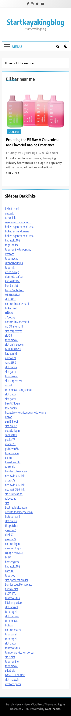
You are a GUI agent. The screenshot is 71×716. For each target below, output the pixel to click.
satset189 (10, 363)
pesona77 (10, 539)
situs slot (10, 657)
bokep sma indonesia (17, 231)
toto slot (10, 575)
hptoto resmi (12, 516)
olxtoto (9, 385)
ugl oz (8, 417)
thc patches (11, 526)
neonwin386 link (14, 476)
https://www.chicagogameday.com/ (25, 412)
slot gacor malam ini (16, 580)
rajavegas (10, 498)
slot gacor (10, 372)
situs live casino (14, 494)
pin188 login (12, 421)
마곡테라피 (12, 295)
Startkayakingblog (35, 22)
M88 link (10, 218)
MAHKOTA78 (13, 349)
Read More (11, 173)
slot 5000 (10, 299)
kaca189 (9, 571)
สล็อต (9, 313)
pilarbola (10, 670)
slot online (11, 367)
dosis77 (9, 535)
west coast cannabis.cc (18, 222)
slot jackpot (25, 390)
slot (7, 503)
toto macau (11, 258)
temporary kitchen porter (19, 652)
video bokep (12, 272)
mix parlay (11, 408)
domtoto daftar (14, 276)
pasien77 (10, 439)
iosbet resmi (12, 209)
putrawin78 (12, 449)
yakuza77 (10, 530)
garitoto (9, 213)
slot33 (8, 335)
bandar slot (11, 286)
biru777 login (12, 403)
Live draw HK (12, 462)
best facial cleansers (16, 507)
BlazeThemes (52, 709)
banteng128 (12, 562)
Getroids (10, 467)
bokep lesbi (11, 308)
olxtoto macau (13, 630)
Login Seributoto (14, 290)
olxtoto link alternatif (17, 304)
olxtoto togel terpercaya (19, 512)
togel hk (9, 267)
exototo (9, 254)
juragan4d (11, 353)
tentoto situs (12, 598)
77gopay (10, 317)
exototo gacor (13, 684)
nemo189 (10, 358)
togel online (12, 245)
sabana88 (11, 435)
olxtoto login (12, 430)
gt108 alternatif (14, 326)
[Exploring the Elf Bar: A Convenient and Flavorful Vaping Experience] (35, 111)
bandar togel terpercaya (18, 584)
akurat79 (10, 480)
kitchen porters (13, 602)
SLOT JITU (10, 593)
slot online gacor (14, 344)
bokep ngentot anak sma (19, 227)
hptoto (9, 625)
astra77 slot (11, 589)
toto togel (10, 612)
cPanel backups (14, 263)
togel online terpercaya (18, 249)
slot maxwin (12, 616)
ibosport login (13, 548)
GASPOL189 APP (15, 675)
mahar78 (10, 444)
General (14, 132)
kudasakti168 (12, 240)
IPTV (8, 557)
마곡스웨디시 (14, 553)
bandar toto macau (16, 471)
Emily (13, 153)
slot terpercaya (13, 331)
